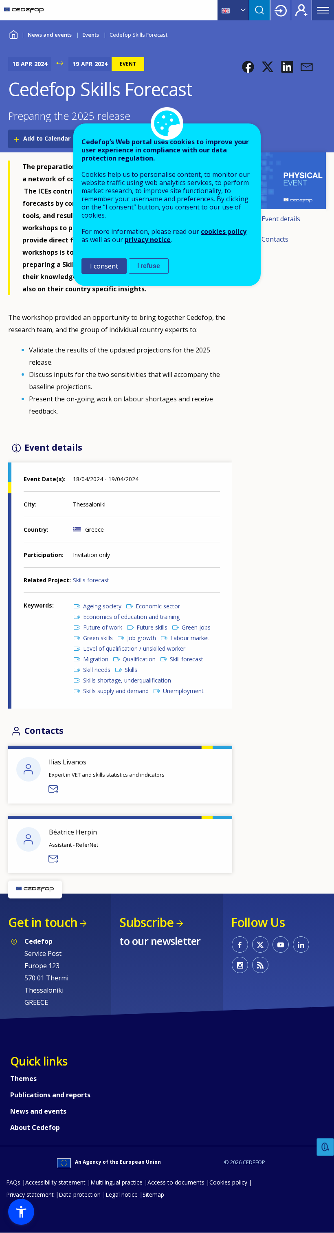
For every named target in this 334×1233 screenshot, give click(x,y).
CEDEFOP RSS (260, 965)
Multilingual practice (116, 1182)
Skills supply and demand (116, 691)
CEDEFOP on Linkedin (301, 944)
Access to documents (175, 1182)
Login (280, 10)
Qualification (139, 659)
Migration (95, 659)
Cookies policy (228, 1182)
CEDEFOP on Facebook (240, 944)
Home (13, 34)
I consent (104, 266)
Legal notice (121, 1194)
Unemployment (183, 691)
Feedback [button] (325, 1147)
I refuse (148, 265)
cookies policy (223, 231)
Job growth (141, 638)
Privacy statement (30, 1194)
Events (90, 34)
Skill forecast (186, 659)
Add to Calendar (46, 138)
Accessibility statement (55, 1182)
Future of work (102, 627)
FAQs (13, 1182)
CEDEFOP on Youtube (280, 944)
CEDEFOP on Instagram (240, 965)
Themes (23, 1078)
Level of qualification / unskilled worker (134, 648)
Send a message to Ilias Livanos (54, 789)
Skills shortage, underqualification (127, 680)
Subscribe (146, 922)
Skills (131, 670)
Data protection (80, 1194)
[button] (248, 67)
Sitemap (153, 1194)
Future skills (151, 627)
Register (301, 10)
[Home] (24, 10)
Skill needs (96, 670)
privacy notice (148, 239)
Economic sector (158, 606)
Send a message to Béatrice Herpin (54, 859)
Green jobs (196, 627)
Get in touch (42, 922)
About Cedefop (35, 1127)
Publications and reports (50, 1094)
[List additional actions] (242, 10)
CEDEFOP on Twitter (260, 944)
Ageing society (102, 606)
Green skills (98, 638)
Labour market (189, 638)
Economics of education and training (131, 617)
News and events (50, 34)
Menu (323, 10)
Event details (280, 219)
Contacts (274, 239)
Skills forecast (91, 580)
